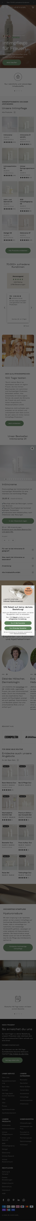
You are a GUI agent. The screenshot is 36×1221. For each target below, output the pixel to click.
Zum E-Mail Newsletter (18, 623)
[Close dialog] (32, 587)
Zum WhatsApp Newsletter (18, 628)
